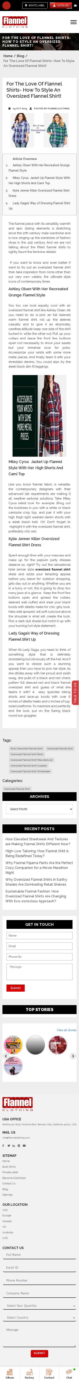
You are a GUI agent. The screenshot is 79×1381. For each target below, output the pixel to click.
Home (8, 56)
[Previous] (5, 1056)
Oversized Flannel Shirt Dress (27, 754)
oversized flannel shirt (52, 569)
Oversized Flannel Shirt (60, 748)
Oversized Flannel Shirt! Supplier (29, 765)
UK (4, 1226)
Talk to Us (75, 692)
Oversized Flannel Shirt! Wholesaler (30, 771)
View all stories (67, 1030)
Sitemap (7, 1194)
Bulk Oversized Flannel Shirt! (27, 748)
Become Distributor (14, 1177)
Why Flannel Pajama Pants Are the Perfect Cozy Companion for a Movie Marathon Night (39, 868)
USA (5, 1210)
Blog (20, 56)
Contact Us (8, 1183)
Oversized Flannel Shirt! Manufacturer (32, 760)
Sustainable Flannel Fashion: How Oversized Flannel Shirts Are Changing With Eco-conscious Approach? (35, 896)
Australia (7, 1232)
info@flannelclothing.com (16, 1137)
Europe (6, 1215)
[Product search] (6, 5)
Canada (7, 1221)
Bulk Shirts (9, 1166)
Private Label (10, 1172)
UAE (5, 1237)
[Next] (73, 1056)
